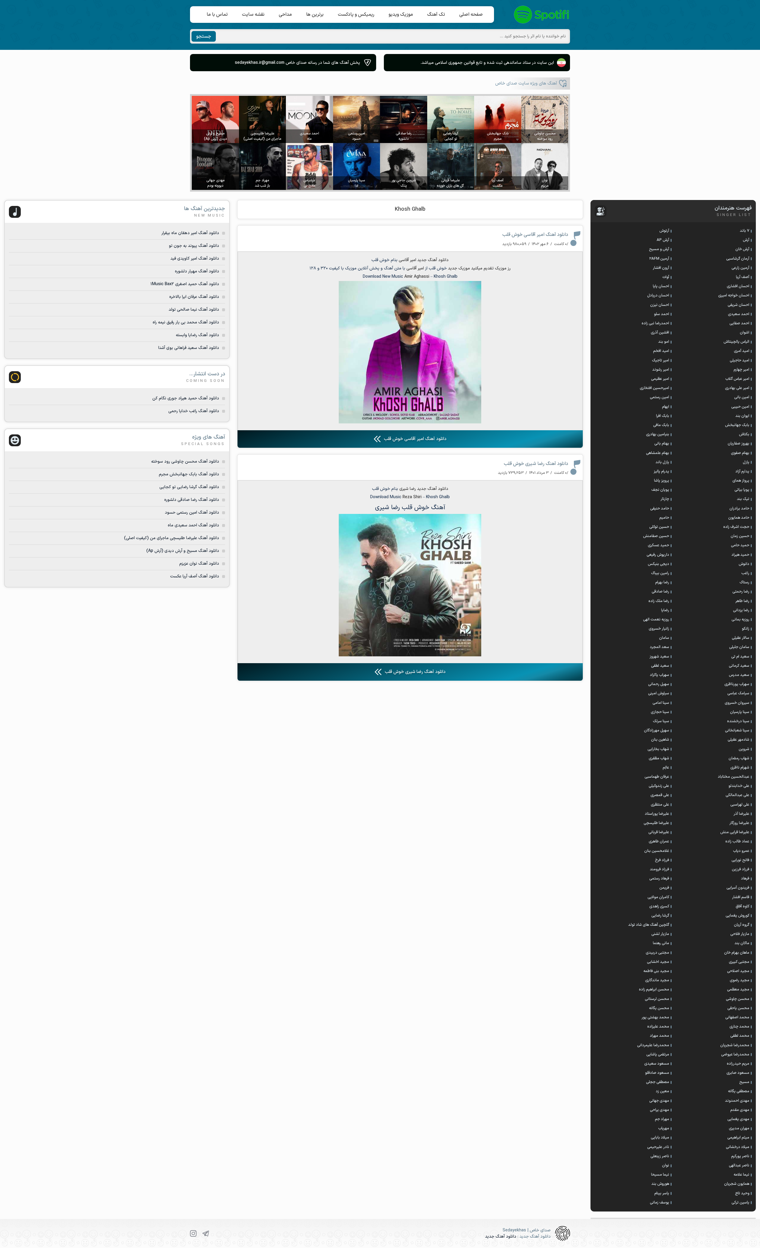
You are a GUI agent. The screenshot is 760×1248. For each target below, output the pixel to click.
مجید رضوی (739, 980)
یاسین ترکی (740, 1203)
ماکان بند (741, 943)
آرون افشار (661, 268)
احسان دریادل (658, 295)
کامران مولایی (658, 897)
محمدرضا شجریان (734, 1045)
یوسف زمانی (659, 1203)
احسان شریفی (738, 305)
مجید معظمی (738, 990)
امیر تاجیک (660, 360)
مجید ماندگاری (657, 980)
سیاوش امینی (658, 693)
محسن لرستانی (657, 999)
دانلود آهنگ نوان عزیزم (199, 564)
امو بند (663, 342)
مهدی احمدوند (737, 1101)
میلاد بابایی (660, 1138)
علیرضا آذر (741, 814)
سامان (664, 638)
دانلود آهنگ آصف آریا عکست (194, 576)
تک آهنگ (436, 14)
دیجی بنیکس (658, 564)
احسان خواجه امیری (733, 295)
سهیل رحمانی (658, 684)
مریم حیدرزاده (738, 1064)
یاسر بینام (661, 1193)
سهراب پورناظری (736, 684)
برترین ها (315, 14)
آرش (746, 240)
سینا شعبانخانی (737, 730)
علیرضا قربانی (658, 832)
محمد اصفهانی (737, 1017)
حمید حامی (740, 545)
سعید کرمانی (739, 666)
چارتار (665, 499)
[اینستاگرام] (193, 1233)
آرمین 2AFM (659, 259)
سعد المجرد (659, 647)
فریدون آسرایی (737, 888)
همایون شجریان (736, 1184)
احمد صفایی (739, 323)
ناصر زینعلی (659, 1156)
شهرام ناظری (739, 768)
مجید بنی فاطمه (656, 971)
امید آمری (741, 351)
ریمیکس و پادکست (356, 14)
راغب (745, 573)
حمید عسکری (658, 545)
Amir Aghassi (416, 277)
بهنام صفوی (740, 453)
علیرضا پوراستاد (657, 814)
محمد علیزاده (658, 1027)
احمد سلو (661, 314)
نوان (665, 1165)
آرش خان (742, 249)
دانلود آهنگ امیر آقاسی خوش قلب (535, 234)
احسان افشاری (738, 286)
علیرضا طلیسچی (656, 823)
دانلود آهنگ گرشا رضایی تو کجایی (189, 487)
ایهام (665, 407)
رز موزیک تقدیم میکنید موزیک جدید (479, 268)
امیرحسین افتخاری (654, 388)
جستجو (203, 36)
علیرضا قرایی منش (734, 832)
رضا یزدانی (741, 610)
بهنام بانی (661, 444)
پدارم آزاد (742, 471)
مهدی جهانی (659, 1101)
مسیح (744, 1082)
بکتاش (744, 434)
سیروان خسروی (737, 703)
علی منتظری (660, 805)
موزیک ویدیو (401, 14)
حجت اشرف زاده (736, 527)
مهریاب (663, 1128)
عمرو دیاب (741, 851)
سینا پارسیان (739, 712)
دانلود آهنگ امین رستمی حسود (192, 512)
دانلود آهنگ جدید (432, 489)
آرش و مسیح (659, 249)
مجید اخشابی (658, 962)
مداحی (285, 14)
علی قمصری (659, 795)
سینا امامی (661, 703)
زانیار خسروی (659, 629)
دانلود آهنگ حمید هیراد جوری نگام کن (185, 398)
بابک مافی (661, 425)
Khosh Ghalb (410, 209)
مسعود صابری (737, 1073)
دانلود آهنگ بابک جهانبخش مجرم (189, 474)
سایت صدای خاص (542, 14)
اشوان (744, 333)
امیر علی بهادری (737, 388)
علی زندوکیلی (659, 786)
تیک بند (743, 499)
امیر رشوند (660, 370)
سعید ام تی (740, 657)
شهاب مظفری (659, 758)
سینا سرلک (661, 721)
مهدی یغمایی (738, 1119)
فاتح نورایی (740, 860)
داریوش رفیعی (658, 555)
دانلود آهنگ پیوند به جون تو (194, 246)
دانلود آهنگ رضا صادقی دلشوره (191, 500)
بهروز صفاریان (738, 444)
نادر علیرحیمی (658, 1147)
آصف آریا (742, 277)
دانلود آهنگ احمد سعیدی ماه (193, 525)
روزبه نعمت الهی (656, 620)
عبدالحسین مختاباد (733, 777)
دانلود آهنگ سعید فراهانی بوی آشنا (188, 348)
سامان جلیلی (739, 647)
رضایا (665, 610)
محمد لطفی (739, 1036)
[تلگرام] (205, 1233)
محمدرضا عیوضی (735, 1055)
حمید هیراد (740, 555)
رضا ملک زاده (658, 601)
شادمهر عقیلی (738, 740)
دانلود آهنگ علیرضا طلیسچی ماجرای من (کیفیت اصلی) (171, 538)
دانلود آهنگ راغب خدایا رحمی (193, 411)
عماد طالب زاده (737, 841)
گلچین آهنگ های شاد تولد (648, 925)
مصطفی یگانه (738, 1091)
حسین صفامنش (656, 536)
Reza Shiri (412, 497)
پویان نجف (660, 490)
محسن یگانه (659, 1008)
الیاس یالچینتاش (736, 342)
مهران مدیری (739, 1128)
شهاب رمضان (739, 758)
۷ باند (744, 231)
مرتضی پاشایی (657, 1055)
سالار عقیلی (740, 638)
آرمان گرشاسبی (737, 259)
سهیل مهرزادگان (656, 730)
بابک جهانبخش (737, 425)
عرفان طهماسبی (657, 777)
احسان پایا (661, 286)
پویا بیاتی (741, 490)
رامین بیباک (660, 573)
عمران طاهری (659, 841)
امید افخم (661, 351)
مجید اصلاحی (738, 971)
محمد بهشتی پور (655, 1017)
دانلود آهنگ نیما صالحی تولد (194, 310)
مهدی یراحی (659, 1110)
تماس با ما (217, 14)
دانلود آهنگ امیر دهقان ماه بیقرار (190, 233)
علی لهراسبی (739, 805)
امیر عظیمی (660, 379)
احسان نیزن (659, 305)
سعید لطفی (660, 666)
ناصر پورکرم (740, 1156)
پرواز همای (740, 481)
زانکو (745, 629)
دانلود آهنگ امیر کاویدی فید (194, 258)
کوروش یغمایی (737, 916)
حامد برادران (739, 509)
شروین (744, 749)
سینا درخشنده (738, 721)
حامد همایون (738, 518)
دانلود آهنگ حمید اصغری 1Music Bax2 (185, 284)
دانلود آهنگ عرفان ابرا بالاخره (194, 297)
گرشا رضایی (660, 916)
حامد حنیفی (659, 509)
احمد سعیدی (738, 314)
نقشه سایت (253, 14)
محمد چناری (739, 1027)
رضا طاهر (742, 601)
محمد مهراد (659, 1036)
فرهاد (745, 879)
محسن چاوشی (737, 999)
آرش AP (663, 240)
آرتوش (664, 231)
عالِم (666, 768)
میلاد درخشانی (737, 1147)
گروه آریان (741, 925)
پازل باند (662, 462)
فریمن (664, 888)
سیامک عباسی (738, 693)
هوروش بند (660, 1184)
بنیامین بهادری (657, 434)
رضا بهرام (662, 582)
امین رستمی (659, 397)
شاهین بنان (660, 740)
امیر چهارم (741, 370)
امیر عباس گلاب (737, 379)
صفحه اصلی (471, 14)
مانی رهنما (661, 943)
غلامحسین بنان (656, 851)
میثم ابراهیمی (738, 1138)
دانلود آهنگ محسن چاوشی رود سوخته (185, 461)
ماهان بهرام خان (736, 953)
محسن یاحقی (738, 1008)
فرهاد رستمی (659, 879)
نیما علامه (741, 1175)
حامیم (664, 518)
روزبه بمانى (740, 620)
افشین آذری (660, 333)
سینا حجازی (660, 712)
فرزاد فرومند (659, 869)
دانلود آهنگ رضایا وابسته (197, 335)
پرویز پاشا (661, 481)
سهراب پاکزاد (659, 675)
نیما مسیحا (660, 1175)
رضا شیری (407, 489)
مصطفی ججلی (657, 1082)
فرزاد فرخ (662, 860)
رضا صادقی (660, 592)
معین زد (662, 1091)
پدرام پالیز (661, 471)
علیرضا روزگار (739, 823)
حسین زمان (740, 536)
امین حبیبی (740, 407)
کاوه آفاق (742, 906)
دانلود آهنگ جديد (433, 260)
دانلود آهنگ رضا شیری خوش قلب (536, 463)
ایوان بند (742, 416)
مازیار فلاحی (739, 934)
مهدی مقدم (739, 1110)
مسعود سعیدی (656, 1064)
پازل (746, 462)
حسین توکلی (659, 527)
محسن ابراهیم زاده (654, 990)
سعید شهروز (659, 657)
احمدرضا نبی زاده (655, 323)
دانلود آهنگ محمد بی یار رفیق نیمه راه (186, 322)
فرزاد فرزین (740, 869)
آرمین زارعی (740, 268)
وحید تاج (742, 1193)
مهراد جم (662, 1119)
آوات (665, 277)
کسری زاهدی (659, 906)
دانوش (744, 564)
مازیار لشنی (660, 934)
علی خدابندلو (739, 786)
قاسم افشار (740, 897)
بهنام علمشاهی (657, 453)
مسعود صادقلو (657, 1073)
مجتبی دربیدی (657, 953)
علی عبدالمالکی (737, 795)
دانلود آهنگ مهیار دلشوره (197, 271)
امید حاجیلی (739, 360)
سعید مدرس (739, 675)
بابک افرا (662, 416)
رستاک (744, 582)
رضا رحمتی (740, 592)
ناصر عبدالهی (739, 1165)
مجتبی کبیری (739, 962)
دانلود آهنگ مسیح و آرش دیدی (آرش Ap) (182, 551)
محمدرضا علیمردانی (653, 1045)
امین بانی (741, 397)
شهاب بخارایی (658, 749)
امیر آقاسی (407, 260)
